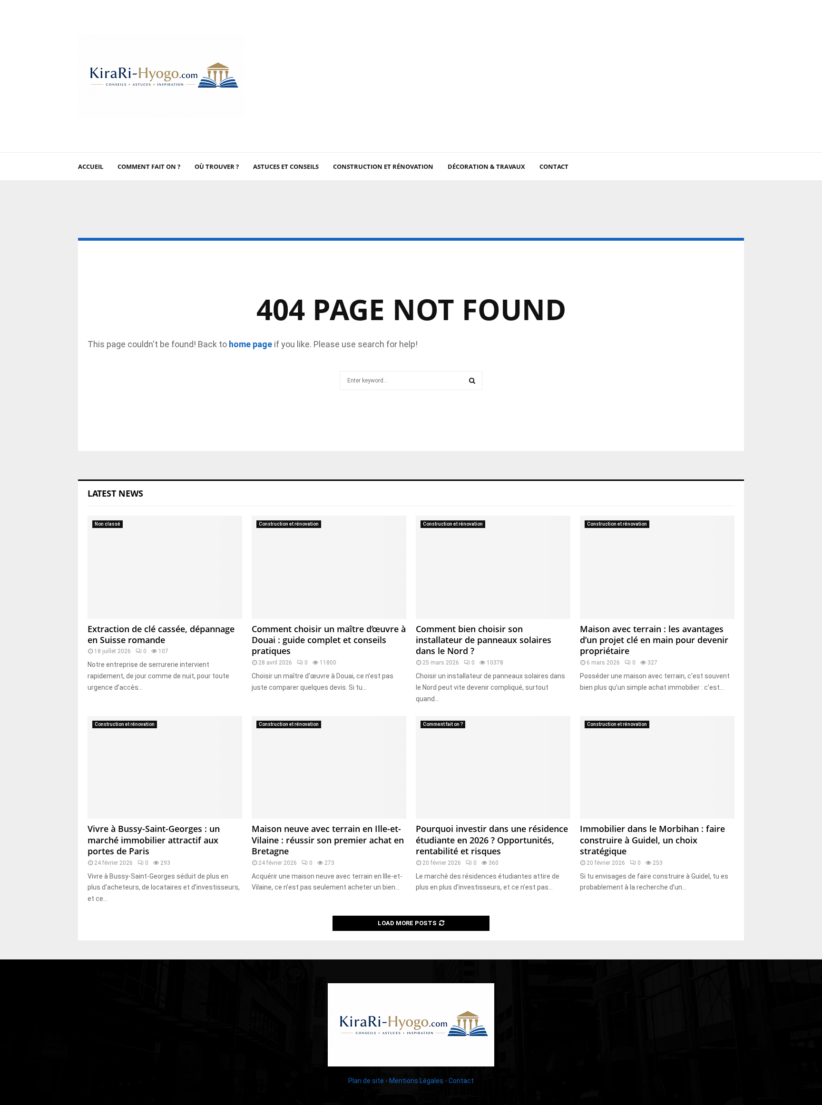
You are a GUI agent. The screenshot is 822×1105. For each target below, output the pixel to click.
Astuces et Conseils (286, 166)
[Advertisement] (571, 76)
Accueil (90, 166)
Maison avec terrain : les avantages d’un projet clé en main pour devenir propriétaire (654, 640)
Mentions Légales (416, 1081)
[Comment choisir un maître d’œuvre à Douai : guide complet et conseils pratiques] (329, 567)
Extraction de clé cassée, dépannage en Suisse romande (161, 634)
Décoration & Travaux (486, 166)
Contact (553, 166)
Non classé (107, 524)
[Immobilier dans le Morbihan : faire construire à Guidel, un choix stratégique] (657, 767)
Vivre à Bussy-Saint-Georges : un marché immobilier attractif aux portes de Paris (154, 840)
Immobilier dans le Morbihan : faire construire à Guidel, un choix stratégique (652, 840)
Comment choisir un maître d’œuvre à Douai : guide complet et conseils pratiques (329, 640)
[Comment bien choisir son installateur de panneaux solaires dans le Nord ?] (493, 567)
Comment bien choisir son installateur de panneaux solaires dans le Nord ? (483, 640)
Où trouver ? (217, 166)
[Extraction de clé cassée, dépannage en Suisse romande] (165, 567)
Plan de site (366, 1081)
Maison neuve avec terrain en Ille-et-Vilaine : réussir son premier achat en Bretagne (328, 840)
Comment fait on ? (148, 166)
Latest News (115, 493)
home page (250, 344)
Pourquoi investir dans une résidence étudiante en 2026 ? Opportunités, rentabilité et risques (492, 840)
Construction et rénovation (383, 166)
